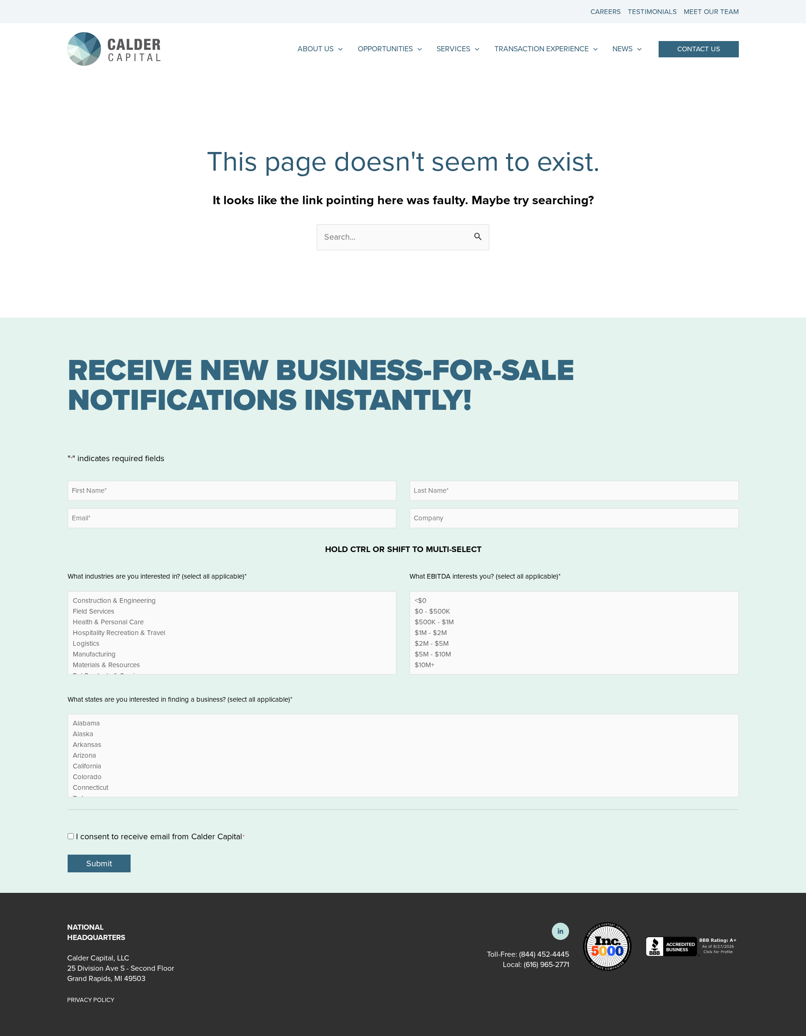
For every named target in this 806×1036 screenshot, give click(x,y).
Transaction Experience (541, 48)
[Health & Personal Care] (232, 622)
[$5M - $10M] (574, 654)
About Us (316, 48)
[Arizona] (403, 755)
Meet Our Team (711, 12)
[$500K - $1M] (574, 622)
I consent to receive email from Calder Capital (160, 836)
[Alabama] (403, 723)
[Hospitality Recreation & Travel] (232, 633)
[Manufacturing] (232, 654)
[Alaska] (403, 734)
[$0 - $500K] (574, 611)
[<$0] (574, 600)
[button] (699, 49)
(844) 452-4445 (544, 954)
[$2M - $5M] (574, 643)
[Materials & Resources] (232, 665)
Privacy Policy (90, 999)
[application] (338, 49)
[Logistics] (232, 643)
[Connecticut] (403, 787)
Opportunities (385, 48)
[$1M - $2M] (574, 633)
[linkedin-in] (560, 931)
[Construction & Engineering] (232, 600)
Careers (606, 12)
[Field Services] (232, 611)
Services (453, 48)
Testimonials (652, 12)
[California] (403, 766)
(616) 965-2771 (545, 964)
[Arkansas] (403, 744)
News (622, 48)
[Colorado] (403, 777)
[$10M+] (574, 665)
